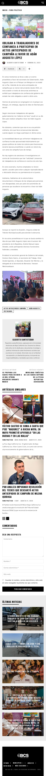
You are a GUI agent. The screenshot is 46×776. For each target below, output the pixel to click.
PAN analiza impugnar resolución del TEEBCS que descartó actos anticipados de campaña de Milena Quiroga (22, 492)
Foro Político (15, 10)
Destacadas (8, 311)
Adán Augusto (34, 308)
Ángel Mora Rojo (21, 440)
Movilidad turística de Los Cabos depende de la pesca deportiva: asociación (34, 377)
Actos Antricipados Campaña (15, 308)
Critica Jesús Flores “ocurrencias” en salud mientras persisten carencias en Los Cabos (23, 698)
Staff (17, 501)
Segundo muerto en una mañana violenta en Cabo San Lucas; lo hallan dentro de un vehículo (23, 619)
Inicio (4, 10)
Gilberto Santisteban (15, 62)
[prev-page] (3, 518)
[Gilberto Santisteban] (4, 62)
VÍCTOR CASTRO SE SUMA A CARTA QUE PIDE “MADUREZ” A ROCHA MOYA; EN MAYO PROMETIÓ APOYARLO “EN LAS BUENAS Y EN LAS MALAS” (23, 431)
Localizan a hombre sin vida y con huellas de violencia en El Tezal (23, 645)
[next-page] (7, 518)
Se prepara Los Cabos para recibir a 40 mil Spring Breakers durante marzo (12, 377)
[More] (29, 68)
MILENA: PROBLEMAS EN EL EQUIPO (23, 671)
